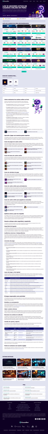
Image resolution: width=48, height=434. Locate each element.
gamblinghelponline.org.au (21, 339)
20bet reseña (9, 45)
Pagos (37, 1)
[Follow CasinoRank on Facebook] (35, 419)
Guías (40, 1)
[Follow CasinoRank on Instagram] (37, 419)
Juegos (31, 1)
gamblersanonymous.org (21, 330)
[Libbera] (28, 426)
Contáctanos (37, 406)
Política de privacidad (37, 410)
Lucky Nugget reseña (38, 57)
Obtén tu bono (9, 33)
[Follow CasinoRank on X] (39, 419)
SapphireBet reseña (23, 34)
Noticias (44, 1)
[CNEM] (23, 426)
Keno (9, 406)
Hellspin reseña (24, 45)
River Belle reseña (24, 57)
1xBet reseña (9, 34)
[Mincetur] (12, 426)
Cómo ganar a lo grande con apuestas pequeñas (23, 407)
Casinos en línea (25, 1)
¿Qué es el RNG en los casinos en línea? (23, 408)
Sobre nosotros (37, 404)
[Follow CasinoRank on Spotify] (43, 419)
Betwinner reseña (9, 68)
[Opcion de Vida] (17, 426)
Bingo (9, 404)
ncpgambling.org (20, 332)
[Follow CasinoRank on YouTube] (41, 419)
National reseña (38, 34)
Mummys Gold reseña (38, 68)
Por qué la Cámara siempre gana (23, 404)
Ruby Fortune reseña (9, 57)
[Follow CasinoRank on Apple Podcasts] (44, 419)
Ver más (23, 71)
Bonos (34, 1)
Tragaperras (9, 408)
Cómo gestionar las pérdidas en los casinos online (23, 410)
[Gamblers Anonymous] (33, 426)
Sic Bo (10, 407)
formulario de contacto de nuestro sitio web (17, 348)
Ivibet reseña (38, 45)
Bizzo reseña (24, 68)
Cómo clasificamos (37, 408)
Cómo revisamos (37, 407)
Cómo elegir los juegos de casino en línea (23, 406)
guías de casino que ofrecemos (33, 139)
